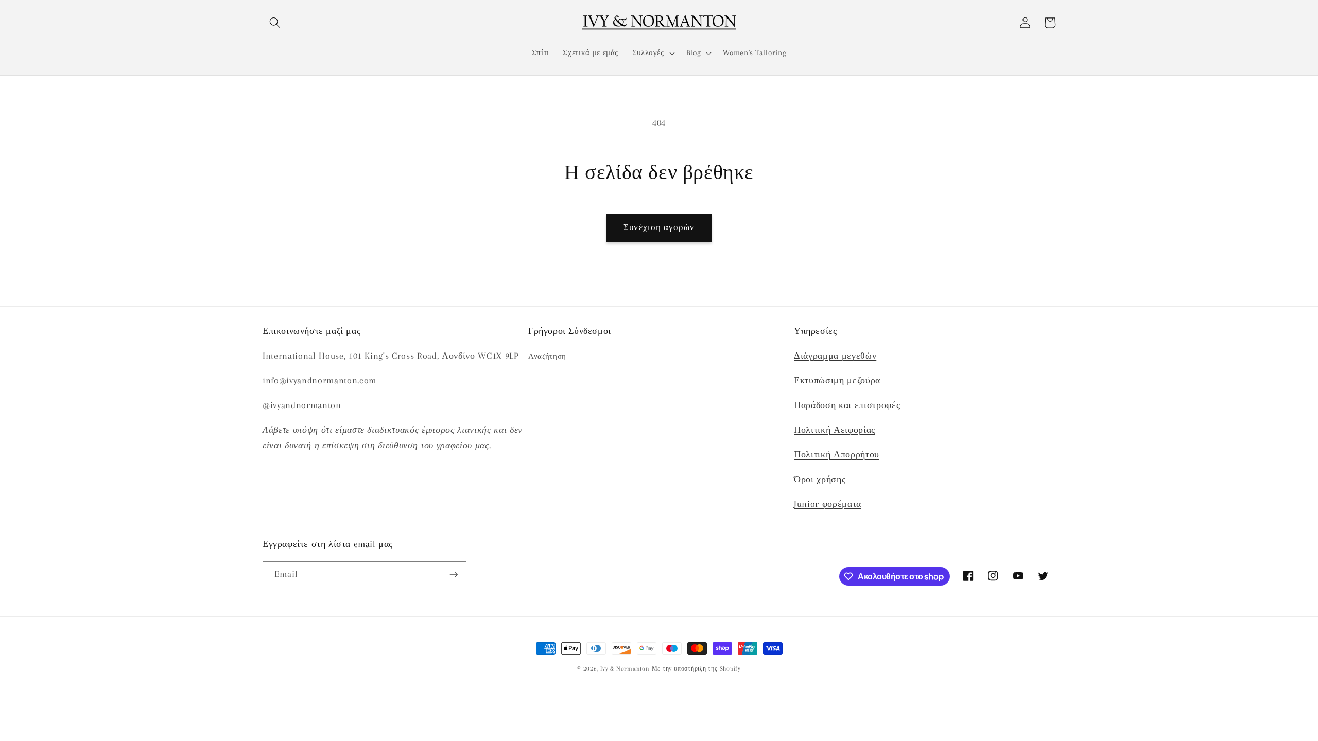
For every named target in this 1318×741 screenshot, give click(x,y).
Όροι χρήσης (819, 479)
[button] (275, 22)
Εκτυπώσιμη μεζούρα (837, 380)
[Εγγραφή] (453, 574)
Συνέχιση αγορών (659, 227)
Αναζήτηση (547, 356)
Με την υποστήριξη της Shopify (696, 668)
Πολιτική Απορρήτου (836, 455)
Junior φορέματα (827, 504)
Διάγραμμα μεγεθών (835, 356)
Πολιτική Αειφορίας (834, 430)
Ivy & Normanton (625, 668)
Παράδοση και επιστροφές (847, 405)
